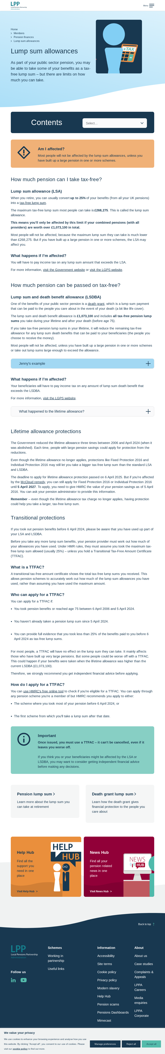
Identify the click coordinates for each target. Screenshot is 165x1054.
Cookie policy (106, 972)
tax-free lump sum (33, 203)
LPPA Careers (140, 987)
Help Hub (104, 996)
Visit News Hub (99, 891)
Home (14, 29)
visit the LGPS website (106, 270)
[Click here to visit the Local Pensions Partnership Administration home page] (19, 6)
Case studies (143, 964)
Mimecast (104, 1020)
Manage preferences (105, 1044)
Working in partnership (56, 958)
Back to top (144, 924)
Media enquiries (140, 1000)
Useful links (56, 969)
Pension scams (108, 1004)
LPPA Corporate (141, 1013)
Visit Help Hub (25, 891)
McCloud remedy (33, 482)
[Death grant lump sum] (120, 804)
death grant (96, 304)
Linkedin (13, 980)
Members (19, 33)
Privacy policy (107, 980)
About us (140, 956)
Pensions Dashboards (113, 1012)
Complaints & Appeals (144, 974)
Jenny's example (32, 363)
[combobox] (114, 123)
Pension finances (24, 37)
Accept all (151, 1044)
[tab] (82, 363)
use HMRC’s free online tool (43, 691)
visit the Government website (64, 270)
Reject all (131, 1044)
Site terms (104, 964)
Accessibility (106, 956)
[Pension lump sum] (45, 801)
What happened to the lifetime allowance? (51, 411)
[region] (82, 1041)
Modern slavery (108, 988)
